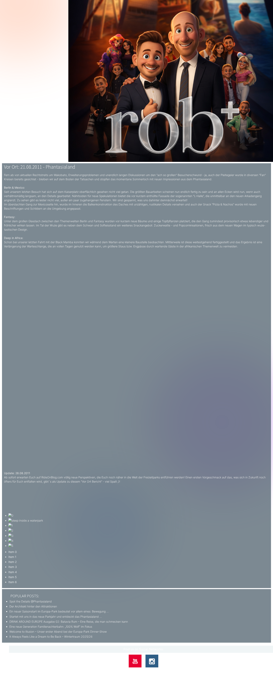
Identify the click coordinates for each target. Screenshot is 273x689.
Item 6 (12, 582)
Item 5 (12, 577)
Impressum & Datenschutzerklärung (156, 671)
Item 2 (12, 562)
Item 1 (12, 557)
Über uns (115, 671)
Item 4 (12, 572)
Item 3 (12, 567)
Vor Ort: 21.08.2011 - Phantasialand (39, 167)
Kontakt (128, 671)
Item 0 (12, 552)
